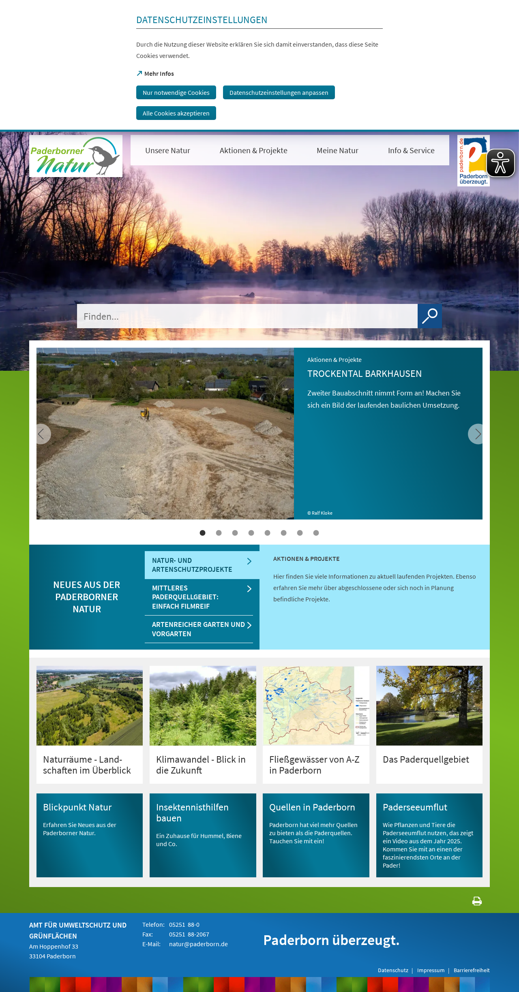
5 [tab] (267, 533)
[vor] (40, 433)
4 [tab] (251, 533)
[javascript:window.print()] (470, 902)
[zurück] (478, 433)
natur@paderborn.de (198, 944)
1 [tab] (202, 533)
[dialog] (259, 66)
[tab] (202, 565)
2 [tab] (219, 533)
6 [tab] (283, 533)
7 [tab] (300, 533)
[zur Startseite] (75, 156)
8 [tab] (316, 533)
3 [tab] (235, 533)
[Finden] (430, 316)
